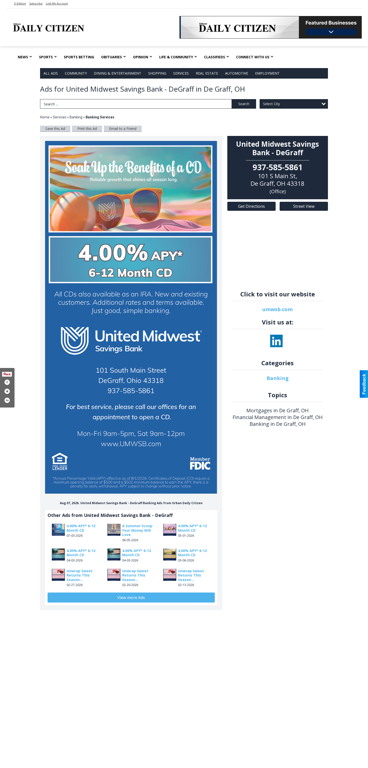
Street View (303, 206)
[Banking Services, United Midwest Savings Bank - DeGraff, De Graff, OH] (131, 317)
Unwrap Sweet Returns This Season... (80, 575)
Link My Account (57, 3)
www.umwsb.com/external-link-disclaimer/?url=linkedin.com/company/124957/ (276, 341)
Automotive (236, 73)
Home (45, 117)
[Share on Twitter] (7, 391)
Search (243, 103)
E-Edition (20, 3)
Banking (76, 117)
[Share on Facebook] (7, 382)
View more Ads (131, 597)
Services (181, 73)
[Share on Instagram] (7, 400)
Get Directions (251, 206)
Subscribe (36, 3)
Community (76, 73)
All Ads (51, 73)
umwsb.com (277, 309)
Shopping (157, 73)
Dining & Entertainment (117, 73)
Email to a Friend (122, 128)
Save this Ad (55, 128)
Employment (267, 73)
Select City (271, 103)
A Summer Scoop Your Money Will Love (137, 530)
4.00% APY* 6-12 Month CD (81, 528)
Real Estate (207, 73)
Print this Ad (87, 128)
